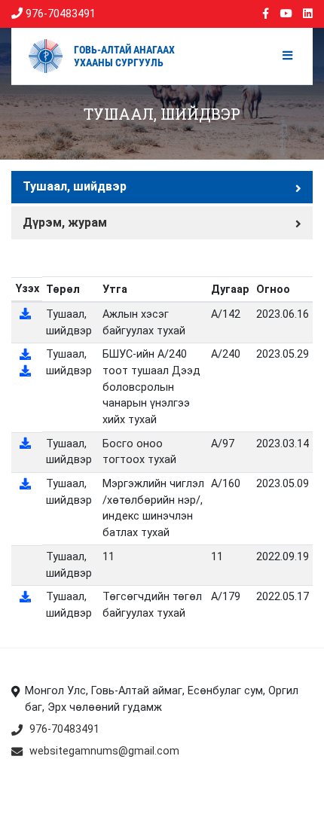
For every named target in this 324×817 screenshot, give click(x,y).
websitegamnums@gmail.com (104, 751)
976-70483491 (59, 14)
